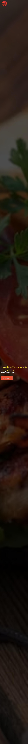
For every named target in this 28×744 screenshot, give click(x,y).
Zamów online (6, 378)
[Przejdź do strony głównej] (4, 3)
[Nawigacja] (25, 4)
